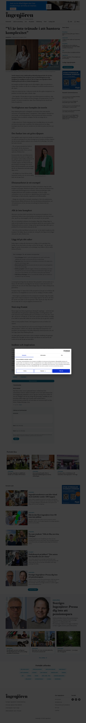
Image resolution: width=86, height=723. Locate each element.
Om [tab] (62, 355)
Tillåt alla (61, 370)
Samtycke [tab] (24, 355)
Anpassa (42, 370)
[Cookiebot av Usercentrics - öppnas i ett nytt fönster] (64, 351)
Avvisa (24, 370)
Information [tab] (43, 355)
